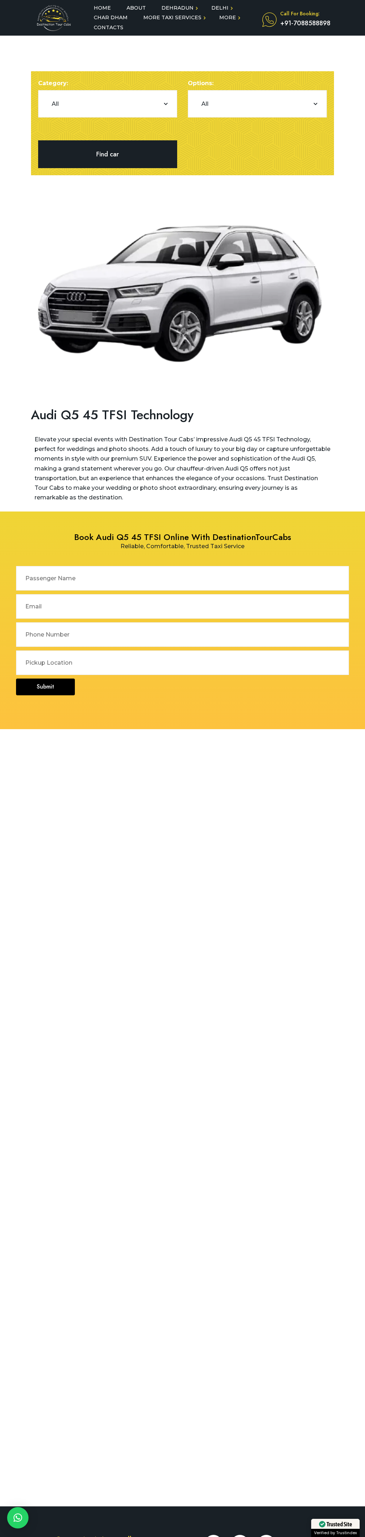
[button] (18, 1517)
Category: (53, 83)
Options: (201, 83)
